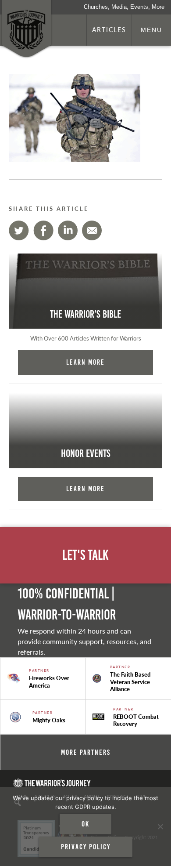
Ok (85, 824)
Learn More (85, 362)
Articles (109, 29)
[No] (160, 826)
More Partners (85, 752)
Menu (151, 29)
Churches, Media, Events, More (124, 7)
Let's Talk (85, 555)
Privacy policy (85, 847)
